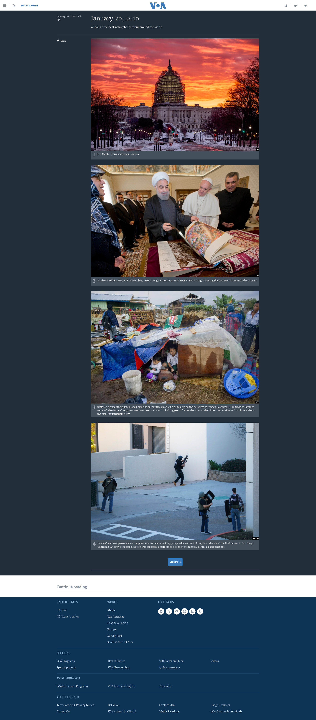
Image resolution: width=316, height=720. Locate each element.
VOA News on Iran (119, 667)
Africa (111, 610)
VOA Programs (66, 661)
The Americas (115, 616)
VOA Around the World (122, 711)
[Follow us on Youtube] (177, 611)
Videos (215, 661)
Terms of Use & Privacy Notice (75, 705)
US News (62, 610)
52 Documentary (169, 667)
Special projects (66, 667)
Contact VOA (167, 705)
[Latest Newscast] (306, 5)
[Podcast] (200, 611)
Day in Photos (29, 5)
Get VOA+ (114, 705)
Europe (111, 629)
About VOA (63, 711)
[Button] (61, 41)
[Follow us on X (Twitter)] (169, 611)
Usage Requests (220, 705)
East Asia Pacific (117, 623)
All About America (68, 616)
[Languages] (286, 5)
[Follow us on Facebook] (161, 611)
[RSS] (192, 611)
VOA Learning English (121, 686)
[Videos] (296, 5)
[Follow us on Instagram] (184, 611)
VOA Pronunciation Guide (226, 711)
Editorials (165, 686)
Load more (175, 562)
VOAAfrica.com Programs (72, 686)
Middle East (114, 635)
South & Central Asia (120, 642)
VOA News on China (171, 661)
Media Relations (169, 711)
